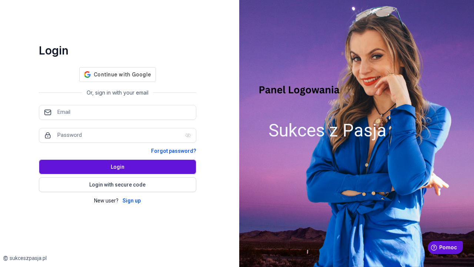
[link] (25, 258)
